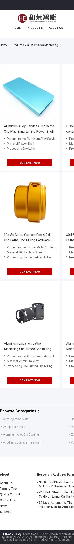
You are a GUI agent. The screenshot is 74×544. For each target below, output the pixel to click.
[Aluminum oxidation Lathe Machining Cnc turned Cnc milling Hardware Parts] (30, 311)
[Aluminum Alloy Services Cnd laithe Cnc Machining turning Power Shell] (30, 93)
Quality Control (10, 494)
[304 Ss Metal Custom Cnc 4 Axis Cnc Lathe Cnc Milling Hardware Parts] (30, 202)
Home (16, 27)
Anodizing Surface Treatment (23, 442)
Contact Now (30, 162)
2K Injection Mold (14, 427)
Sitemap (6, 511)
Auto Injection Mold (15, 419)
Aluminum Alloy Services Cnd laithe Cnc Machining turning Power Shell (29, 128)
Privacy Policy (12, 534)
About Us (56, 27)
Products (35, 27)
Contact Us (7, 500)
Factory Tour (8, 488)
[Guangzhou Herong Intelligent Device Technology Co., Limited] (37, 18)
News (3, 506)
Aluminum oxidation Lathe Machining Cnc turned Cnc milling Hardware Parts (27, 347)
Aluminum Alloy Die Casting (21, 434)
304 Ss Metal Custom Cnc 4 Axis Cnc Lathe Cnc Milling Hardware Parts (27, 238)
